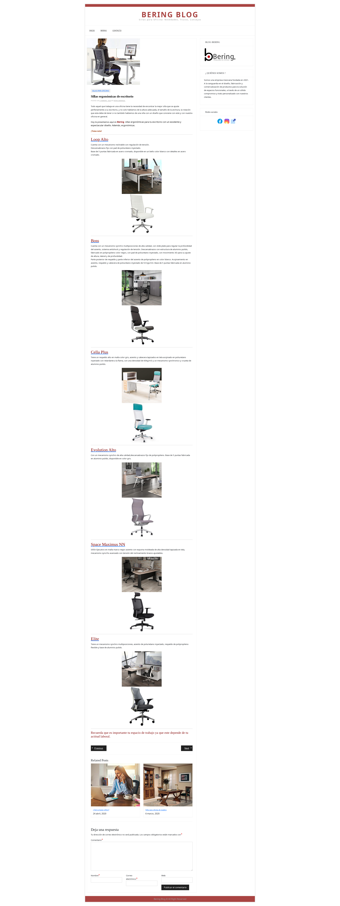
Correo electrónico (131, 877)
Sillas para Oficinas (100, 91)
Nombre (95, 875)
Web (163, 875)
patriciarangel (119, 101)
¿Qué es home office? (101, 810)
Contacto (116, 30)
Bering (104, 30)
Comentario (97, 839)
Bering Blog (170, 14)
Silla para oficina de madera (156, 810)
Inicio (92, 30)
